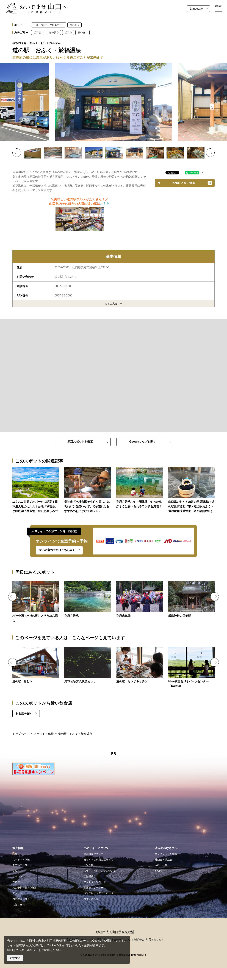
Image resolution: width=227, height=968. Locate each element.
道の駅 (52, 32)
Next (210, 152)
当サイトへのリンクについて (100, 870)
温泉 (67, 32)
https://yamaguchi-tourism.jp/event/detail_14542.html (87, 665)
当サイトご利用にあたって (98, 859)
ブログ (16, 882)
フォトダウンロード (95, 882)
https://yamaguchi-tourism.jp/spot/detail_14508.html (139, 599)
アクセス (17, 893)
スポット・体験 (44, 733)
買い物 (81, 32)
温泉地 (37, 32)
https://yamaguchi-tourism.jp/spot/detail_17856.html (139, 665)
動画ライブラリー (93, 887)
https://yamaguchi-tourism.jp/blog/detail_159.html (191, 490)
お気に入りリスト (22, 899)
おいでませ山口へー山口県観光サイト (30, 5)
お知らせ (17, 904)
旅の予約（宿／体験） (24, 887)
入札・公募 (161, 865)
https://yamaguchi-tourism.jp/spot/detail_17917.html (191, 668)
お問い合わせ (91, 899)
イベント (17, 876)
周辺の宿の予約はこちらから (57, 549)
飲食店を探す (23, 713)
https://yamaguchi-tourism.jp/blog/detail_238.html (87, 490)
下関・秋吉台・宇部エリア (47, 25)
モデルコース (19, 865)
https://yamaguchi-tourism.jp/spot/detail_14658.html (35, 602)
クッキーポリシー (27, 950)
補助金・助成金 (163, 859)
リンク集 (88, 865)
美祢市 (73, 25)
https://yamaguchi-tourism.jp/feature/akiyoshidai (35, 490)
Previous (16, 152)
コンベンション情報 (166, 854)
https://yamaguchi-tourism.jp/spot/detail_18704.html (191, 599)
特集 (14, 854)
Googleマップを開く (142, 441)
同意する (15, 957)
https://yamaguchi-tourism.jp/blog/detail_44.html (139, 488)
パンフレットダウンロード (98, 893)
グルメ (16, 870)
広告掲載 (88, 876)
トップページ (20, 733)
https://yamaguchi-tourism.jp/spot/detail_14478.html (87, 599)
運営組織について (93, 854)
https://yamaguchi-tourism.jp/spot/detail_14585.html (35, 665)
